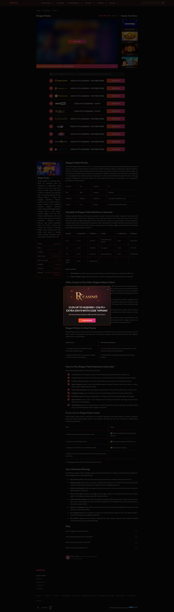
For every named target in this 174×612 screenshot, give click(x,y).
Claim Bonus (87, 320)
